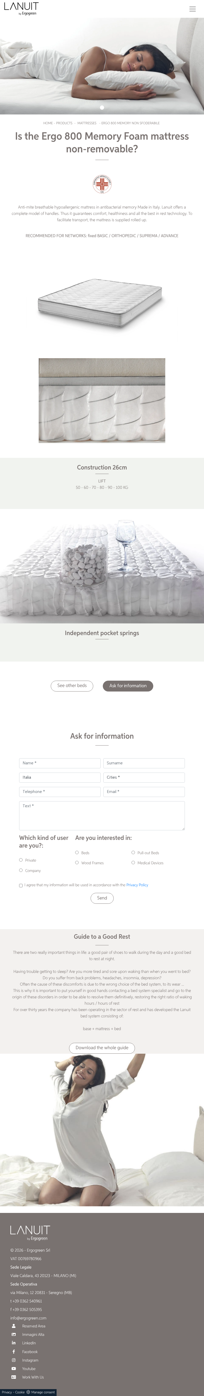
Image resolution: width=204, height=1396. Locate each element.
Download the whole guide (102, 1048)
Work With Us (32, 1378)
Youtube (28, 1369)
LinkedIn (28, 1343)
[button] (102, 107)
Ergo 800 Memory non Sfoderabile (130, 123)
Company (33, 871)
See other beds (72, 686)
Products (64, 123)
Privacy (7, 1392)
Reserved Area (33, 1326)
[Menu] (192, 9)
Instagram (29, 1361)
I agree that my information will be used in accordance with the (86, 885)
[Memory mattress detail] (102, 400)
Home (48, 123)
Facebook (29, 1352)
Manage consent (43, 1392)
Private (30, 861)
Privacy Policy (137, 885)
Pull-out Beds (148, 853)
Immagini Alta (32, 1335)
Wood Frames (92, 863)
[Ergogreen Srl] (21, 9)
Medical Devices (151, 863)
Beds (85, 853)
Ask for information (128, 686)
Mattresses (87, 123)
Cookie (20, 1392)
